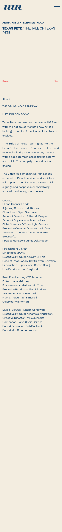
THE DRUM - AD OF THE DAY (19, 106)
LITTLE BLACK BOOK (15, 114)
